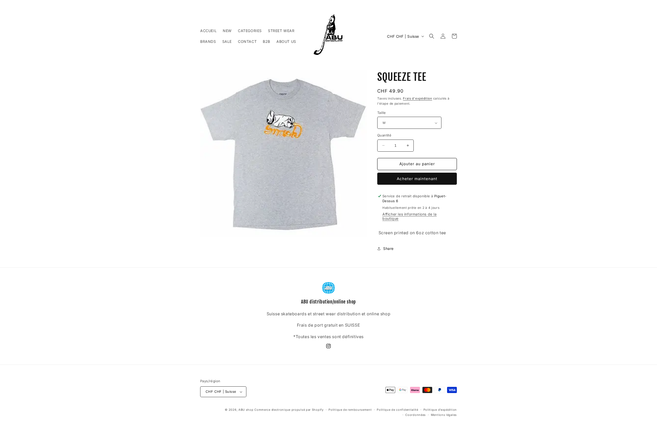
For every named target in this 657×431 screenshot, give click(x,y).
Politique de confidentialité (397, 410)
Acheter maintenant (417, 178)
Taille (381, 113)
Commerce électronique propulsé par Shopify (288, 410)
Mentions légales (444, 415)
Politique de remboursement (350, 410)
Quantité (384, 135)
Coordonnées (415, 415)
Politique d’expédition (440, 410)
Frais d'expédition (417, 98)
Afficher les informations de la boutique (409, 216)
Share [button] (388, 248)
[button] (431, 36)
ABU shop (246, 410)
